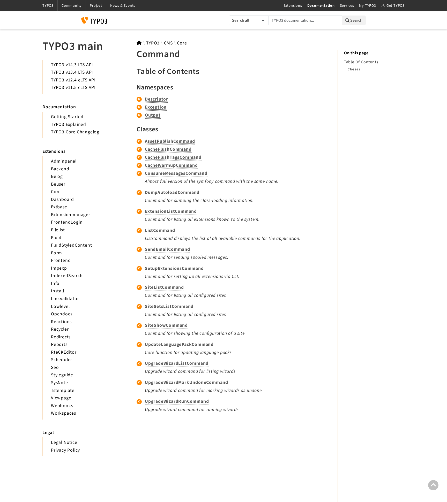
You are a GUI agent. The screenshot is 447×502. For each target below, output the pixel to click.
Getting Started (67, 116)
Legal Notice (64, 442)
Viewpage (61, 398)
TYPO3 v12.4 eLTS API (73, 80)
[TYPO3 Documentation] (94, 20)
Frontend (61, 260)
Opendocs (61, 314)
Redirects (61, 337)
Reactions (61, 321)
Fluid (56, 237)
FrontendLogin (67, 222)
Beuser (58, 184)
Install (57, 291)
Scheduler (61, 359)
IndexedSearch (67, 275)
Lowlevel (60, 306)
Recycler (60, 329)
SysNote (59, 382)
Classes (354, 69)
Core (56, 191)
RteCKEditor (64, 352)
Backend (60, 169)
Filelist (58, 230)
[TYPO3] (139, 43)
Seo (55, 367)
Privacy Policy (65, 450)
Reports (59, 344)
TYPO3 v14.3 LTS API (72, 65)
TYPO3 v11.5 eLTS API (73, 87)
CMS (168, 43)
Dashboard (62, 199)
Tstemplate (62, 390)
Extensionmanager (70, 214)
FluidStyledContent (71, 245)
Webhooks (62, 405)
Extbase (59, 207)
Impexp (59, 268)
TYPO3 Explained (68, 124)
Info (55, 283)
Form (56, 253)
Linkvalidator (65, 298)
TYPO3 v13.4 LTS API (72, 72)
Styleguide (62, 375)
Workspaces (63, 413)
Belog (57, 176)
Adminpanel (64, 161)
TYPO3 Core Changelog (75, 132)
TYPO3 (153, 43)
